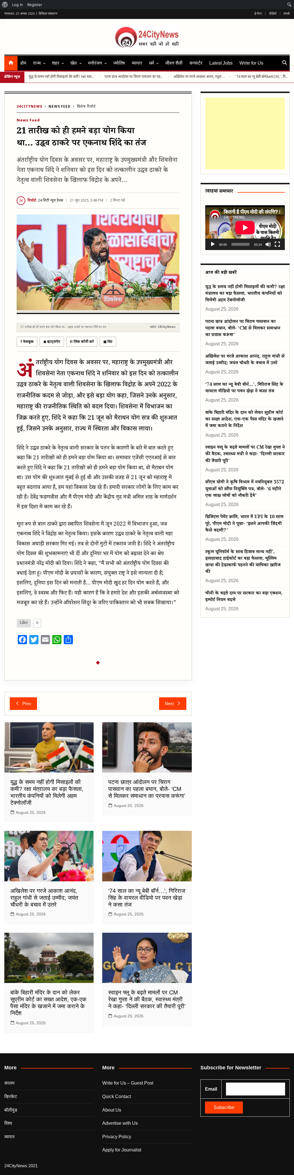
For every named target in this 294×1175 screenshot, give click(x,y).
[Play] (213, 244)
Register (34, 4)
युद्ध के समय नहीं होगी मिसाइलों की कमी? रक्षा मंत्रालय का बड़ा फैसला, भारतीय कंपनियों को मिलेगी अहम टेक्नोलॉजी (61, 77)
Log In (17, 4)
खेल (73, 63)
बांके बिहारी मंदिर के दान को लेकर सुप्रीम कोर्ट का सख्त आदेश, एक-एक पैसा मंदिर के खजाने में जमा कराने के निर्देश (244, 420)
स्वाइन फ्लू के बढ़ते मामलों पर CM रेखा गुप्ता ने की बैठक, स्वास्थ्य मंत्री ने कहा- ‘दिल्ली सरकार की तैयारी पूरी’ (146, 999)
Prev (26, 703)
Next (169, 703)
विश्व (8, 1123)
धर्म (151, 63)
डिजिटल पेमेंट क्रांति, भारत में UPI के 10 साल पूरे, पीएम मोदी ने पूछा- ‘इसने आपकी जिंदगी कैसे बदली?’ (244, 524)
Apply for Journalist (121, 1149)
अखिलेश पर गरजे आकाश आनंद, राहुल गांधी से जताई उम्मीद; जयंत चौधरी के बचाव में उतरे (199, 77)
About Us (111, 1110)
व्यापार (137, 63)
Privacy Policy (116, 1136)
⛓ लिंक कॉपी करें (82, 342)
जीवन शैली (174, 63)
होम (23, 63)
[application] (245, 227)
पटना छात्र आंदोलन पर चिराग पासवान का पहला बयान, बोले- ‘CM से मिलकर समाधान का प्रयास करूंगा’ (134, 77)
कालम (9, 1083)
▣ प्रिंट (108, 342)
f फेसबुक (27, 342)
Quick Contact (116, 1096)
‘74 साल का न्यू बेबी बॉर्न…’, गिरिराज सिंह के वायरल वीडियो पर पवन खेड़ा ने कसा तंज (146, 898)
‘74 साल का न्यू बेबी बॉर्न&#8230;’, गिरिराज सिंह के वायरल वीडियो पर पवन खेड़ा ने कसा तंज (262, 77)
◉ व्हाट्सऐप (51, 342)
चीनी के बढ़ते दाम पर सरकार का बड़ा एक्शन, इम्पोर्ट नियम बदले (244, 597)
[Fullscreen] (277, 244)
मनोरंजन (95, 63)
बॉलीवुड (10, 1110)
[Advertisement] (244, 133)
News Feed (60, 106)
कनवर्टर (195, 63)
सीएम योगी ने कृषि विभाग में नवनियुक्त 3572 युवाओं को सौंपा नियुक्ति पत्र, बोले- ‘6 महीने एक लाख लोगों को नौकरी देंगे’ (244, 489)
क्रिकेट (10, 1096)
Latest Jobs (221, 63)
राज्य (37, 63)
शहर (55, 63)
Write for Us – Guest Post (127, 1083)
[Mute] (268, 244)
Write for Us (251, 63)
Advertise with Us (120, 1123)
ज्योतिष (119, 63)
